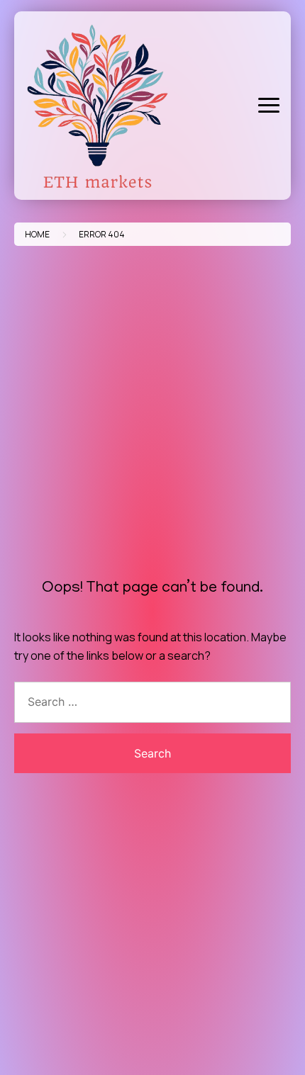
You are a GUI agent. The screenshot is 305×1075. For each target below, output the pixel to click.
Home (37, 234)
